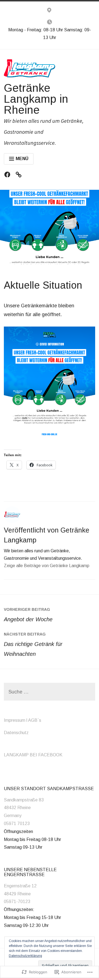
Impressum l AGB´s (22, 720)
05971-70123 (17, 901)
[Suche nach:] (49, 692)
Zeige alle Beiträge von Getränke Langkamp (46, 565)
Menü (22, 158)
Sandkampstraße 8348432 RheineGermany (24, 808)
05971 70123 (17, 823)
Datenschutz (16, 732)
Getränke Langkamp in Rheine (36, 99)
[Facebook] (8, 175)
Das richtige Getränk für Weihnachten (33, 644)
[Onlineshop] (20, 175)
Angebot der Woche (28, 614)
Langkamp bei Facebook (33, 755)
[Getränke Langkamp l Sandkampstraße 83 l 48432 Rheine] (49, 11)
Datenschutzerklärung (25, 956)
